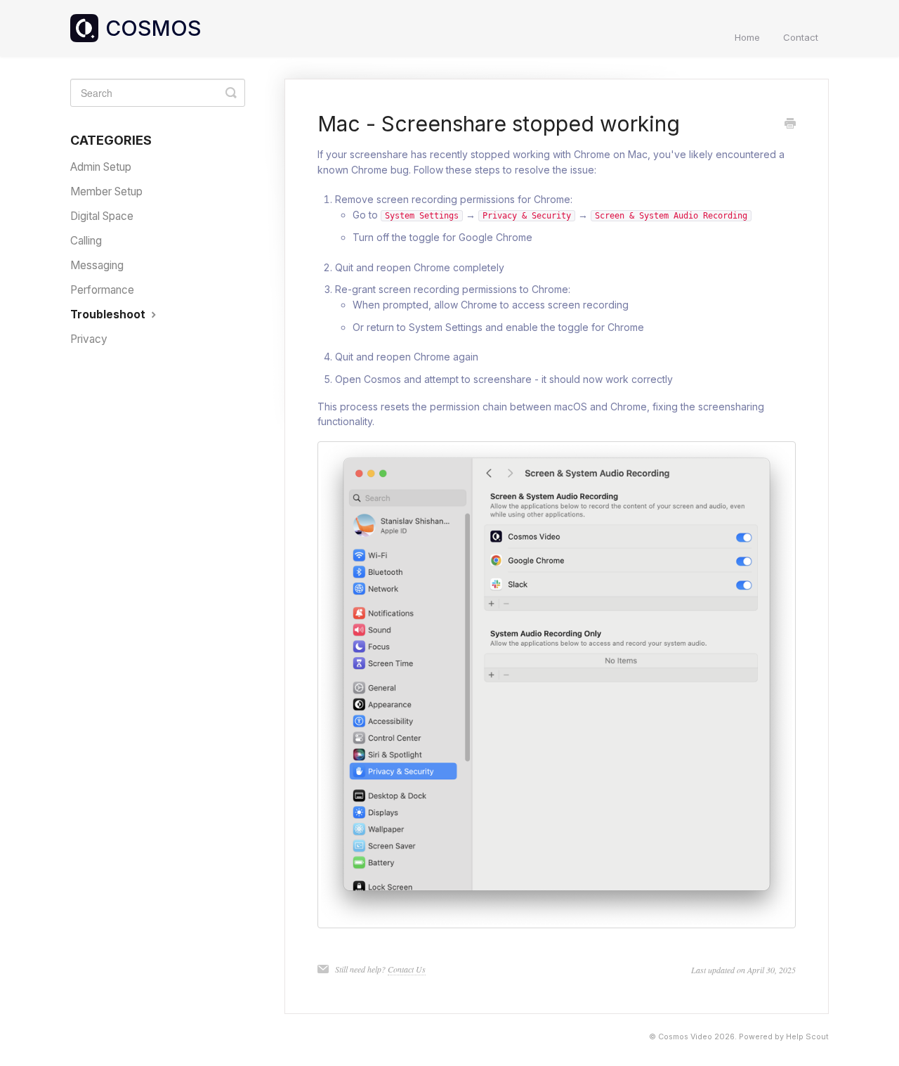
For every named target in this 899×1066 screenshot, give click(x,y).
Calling (86, 240)
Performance (102, 290)
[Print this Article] (790, 124)
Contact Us (407, 969)
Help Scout (807, 1036)
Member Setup (106, 191)
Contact (800, 37)
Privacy (88, 339)
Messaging (97, 265)
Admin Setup (100, 167)
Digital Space (101, 216)
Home (747, 37)
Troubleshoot (109, 314)
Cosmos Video (685, 1036)
